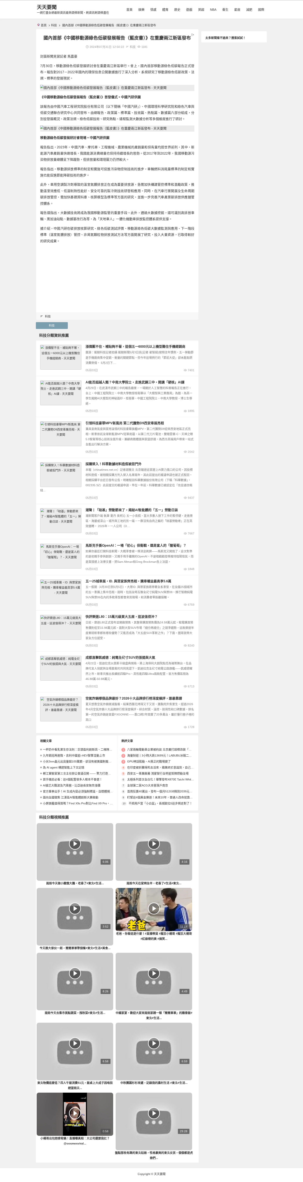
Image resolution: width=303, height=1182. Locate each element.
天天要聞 (47, 7)
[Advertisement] (117, 276)
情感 (153, 9)
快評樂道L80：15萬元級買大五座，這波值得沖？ (122, 616)
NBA (213, 9)
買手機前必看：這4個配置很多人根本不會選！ (72, 779)
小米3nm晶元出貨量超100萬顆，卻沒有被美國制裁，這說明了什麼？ (87, 761)
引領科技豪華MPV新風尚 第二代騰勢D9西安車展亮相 (125, 423)
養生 (225, 9)
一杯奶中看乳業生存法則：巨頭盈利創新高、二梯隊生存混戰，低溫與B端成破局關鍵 (97, 749)
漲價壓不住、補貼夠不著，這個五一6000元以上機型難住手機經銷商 (135, 346)
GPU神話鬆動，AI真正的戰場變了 (149, 761)
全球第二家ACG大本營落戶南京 (147, 785)
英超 (201, 9)
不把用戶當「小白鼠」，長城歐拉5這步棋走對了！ (160, 803)
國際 (261, 9)
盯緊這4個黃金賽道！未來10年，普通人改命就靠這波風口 (164, 797)
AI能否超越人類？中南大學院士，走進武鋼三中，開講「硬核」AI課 (135, 382)
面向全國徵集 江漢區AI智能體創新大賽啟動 (70, 797)
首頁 (129, 9)
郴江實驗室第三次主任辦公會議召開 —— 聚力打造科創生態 (81, 773)
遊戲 (189, 9)
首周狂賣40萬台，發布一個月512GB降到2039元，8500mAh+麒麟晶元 (172, 791)
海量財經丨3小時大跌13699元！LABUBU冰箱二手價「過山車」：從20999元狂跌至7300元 (185, 755)
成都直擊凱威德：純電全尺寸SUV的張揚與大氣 (120, 657)
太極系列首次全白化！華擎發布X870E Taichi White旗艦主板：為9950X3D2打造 (178, 779)
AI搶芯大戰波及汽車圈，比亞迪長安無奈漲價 (71, 785)
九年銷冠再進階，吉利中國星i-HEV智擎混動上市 (74, 755)
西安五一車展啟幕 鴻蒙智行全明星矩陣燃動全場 (158, 773)
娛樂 (141, 9)
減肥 (249, 9)
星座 (237, 9)
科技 (54, 25)
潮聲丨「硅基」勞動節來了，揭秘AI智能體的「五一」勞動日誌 (132, 510)
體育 (165, 9)
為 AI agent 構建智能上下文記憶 (63, 767)
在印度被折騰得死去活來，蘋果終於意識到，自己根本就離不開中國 (170, 767)
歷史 (177, 9)
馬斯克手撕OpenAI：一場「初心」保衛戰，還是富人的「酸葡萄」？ (136, 545)
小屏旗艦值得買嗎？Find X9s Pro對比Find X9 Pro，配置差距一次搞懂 (88, 803)
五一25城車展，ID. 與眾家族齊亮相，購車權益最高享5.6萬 (128, 581)
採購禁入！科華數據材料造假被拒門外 (114, 464)
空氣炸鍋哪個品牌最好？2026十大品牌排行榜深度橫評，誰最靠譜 (134, 698)
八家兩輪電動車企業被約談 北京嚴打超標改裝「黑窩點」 (163, 749)
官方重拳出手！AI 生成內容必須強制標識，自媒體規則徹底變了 (83, 791)
